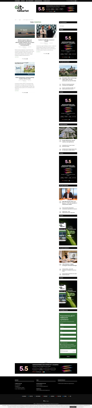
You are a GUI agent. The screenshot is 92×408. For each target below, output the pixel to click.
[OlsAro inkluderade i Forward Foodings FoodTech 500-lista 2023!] (25, 68)
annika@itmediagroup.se (43, 386)
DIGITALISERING (57, 16)
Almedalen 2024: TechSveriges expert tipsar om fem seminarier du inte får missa (69, 79)
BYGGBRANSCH (50, 16)
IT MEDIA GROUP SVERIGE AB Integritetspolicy (66, 383)
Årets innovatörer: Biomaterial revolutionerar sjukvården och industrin (69, 208)
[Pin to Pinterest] (24, 58)
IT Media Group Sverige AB (54, 403)
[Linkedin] (72, 1)
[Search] (76, 16)
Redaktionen (24, 46)
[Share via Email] (48, 53)
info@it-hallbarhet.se (21, 388)
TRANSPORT (45, 16)
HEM (16, 16)
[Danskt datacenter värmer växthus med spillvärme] (68, 133)
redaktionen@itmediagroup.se (44, 390)
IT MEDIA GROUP (46, 0)
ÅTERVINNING (21, 16)
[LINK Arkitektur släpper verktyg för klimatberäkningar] (68, 257)
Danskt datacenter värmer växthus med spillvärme (68, 141)
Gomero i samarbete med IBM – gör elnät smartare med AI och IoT (68, 88)
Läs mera (16, 56)
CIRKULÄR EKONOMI (28, 16)
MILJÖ (34, 16)
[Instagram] (69, 1)
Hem (15, 19)
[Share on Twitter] (23, 58)
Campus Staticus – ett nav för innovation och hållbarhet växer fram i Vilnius (69, 270)
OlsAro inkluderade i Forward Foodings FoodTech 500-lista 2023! (24, 78)
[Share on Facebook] (22, 58)
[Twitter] (68, 1)
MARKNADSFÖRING (38, 0)
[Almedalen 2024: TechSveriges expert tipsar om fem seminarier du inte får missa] (68, 71)
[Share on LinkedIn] (47, 53)
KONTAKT (23, 0)
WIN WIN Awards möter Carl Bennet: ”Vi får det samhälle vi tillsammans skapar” (69, 203)
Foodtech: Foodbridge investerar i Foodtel (46, 40)
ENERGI (38, 16)
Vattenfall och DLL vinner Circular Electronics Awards (68, 146)
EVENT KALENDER (71, 16)
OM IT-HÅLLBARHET (30, 0)
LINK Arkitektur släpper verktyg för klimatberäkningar (69, 264)
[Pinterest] (71, 1)
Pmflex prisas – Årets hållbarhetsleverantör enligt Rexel (68, 212)
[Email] (75, 1)
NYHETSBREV (17, 0)
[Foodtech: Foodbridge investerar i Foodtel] (46, 31)
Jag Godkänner (73, 406)
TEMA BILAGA (65, 16)
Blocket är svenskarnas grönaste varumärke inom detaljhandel (68, 85)
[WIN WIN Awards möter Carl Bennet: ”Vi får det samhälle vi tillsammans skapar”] (68, 194)
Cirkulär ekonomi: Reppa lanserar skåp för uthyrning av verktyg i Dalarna (69, 150)
